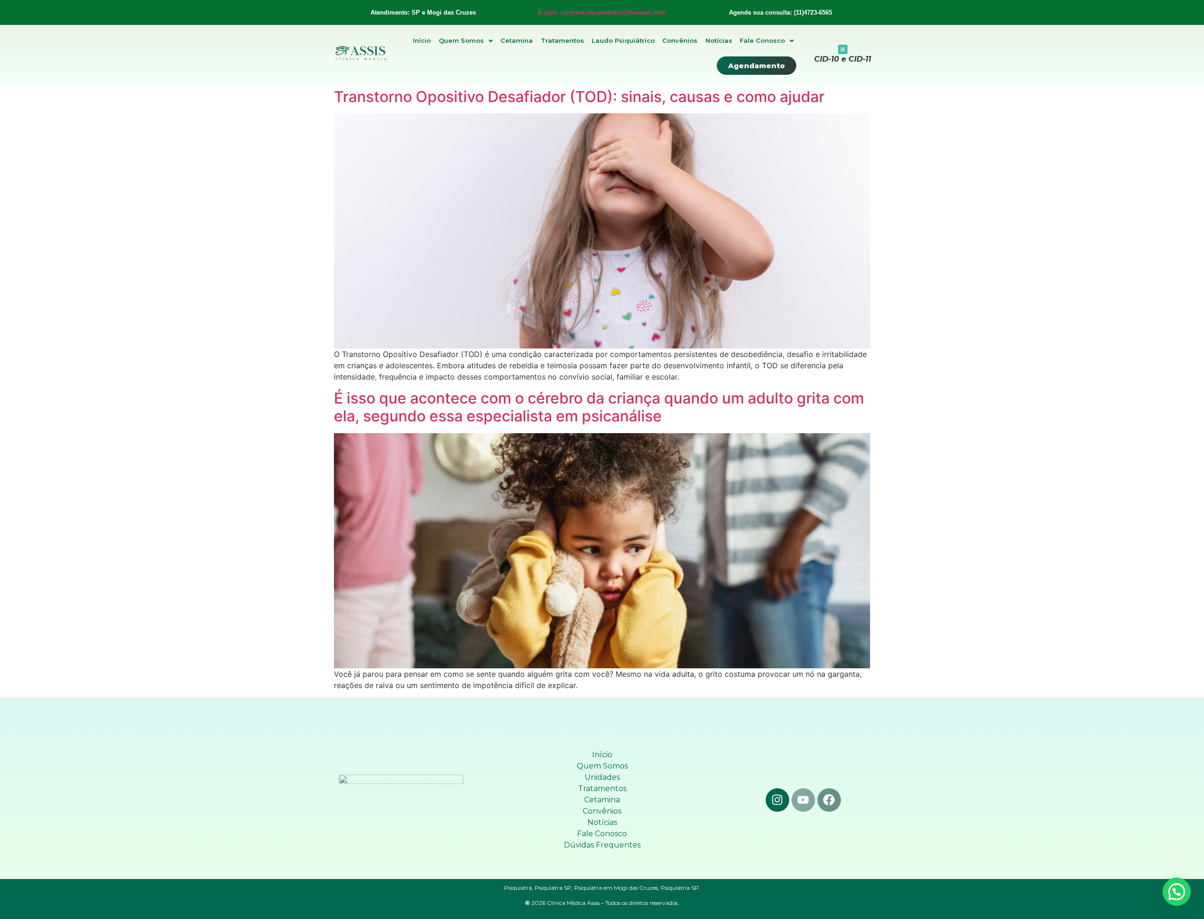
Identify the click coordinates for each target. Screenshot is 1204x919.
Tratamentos (562, 40)
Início (422, 40)
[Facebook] (829, 800)
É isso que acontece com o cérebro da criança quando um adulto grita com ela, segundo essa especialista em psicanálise (599, 407)
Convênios (679, 40)
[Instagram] (777, 800)
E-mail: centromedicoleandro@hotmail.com (601, 12)
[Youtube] (803, 800)
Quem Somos (461, 40)
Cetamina (516, 40)
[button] (465, 40)
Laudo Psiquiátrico (623, 40)
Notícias (718, 40)
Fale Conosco (762, 40)
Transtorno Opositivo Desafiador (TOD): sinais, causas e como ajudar (579, 96)
